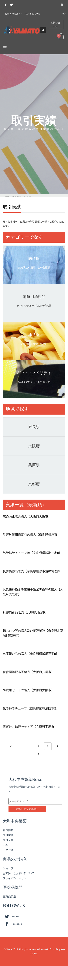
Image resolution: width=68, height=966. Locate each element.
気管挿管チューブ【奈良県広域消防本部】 (31, 708)
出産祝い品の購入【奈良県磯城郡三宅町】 (31, 653)
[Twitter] (11, 5)
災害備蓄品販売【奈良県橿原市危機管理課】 (33, 571)
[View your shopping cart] (61, 36)
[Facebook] (5, 5)
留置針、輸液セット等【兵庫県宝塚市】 (30, 726)
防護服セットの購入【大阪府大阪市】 (28, 690)
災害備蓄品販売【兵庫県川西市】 (25, 612)
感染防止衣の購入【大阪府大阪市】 (27, 516)
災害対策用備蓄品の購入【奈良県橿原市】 (31, 534)
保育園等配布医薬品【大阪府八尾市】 (28, 672)
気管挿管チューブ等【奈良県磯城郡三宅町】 (33, 553)
